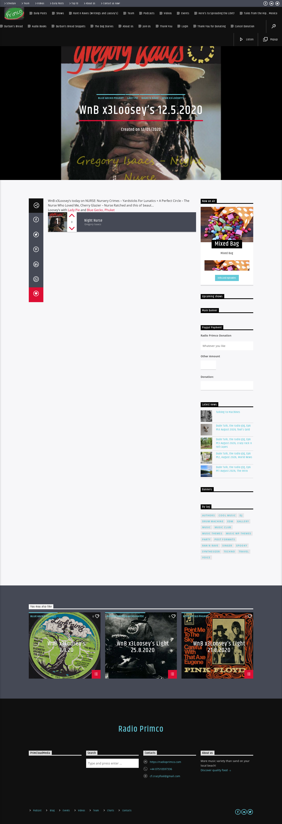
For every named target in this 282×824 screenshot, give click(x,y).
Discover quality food (214, 770)
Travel (244, 551)
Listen (249, 39)
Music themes (212, 533)
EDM (230, 521)
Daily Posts (58, 3)
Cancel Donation (244, 26)
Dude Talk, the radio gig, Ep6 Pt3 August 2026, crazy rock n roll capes (234, 443)
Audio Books (39, 26)
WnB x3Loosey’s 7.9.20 (66, 647)
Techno (229, 551)
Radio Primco (141, 729)
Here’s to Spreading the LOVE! (217, 13)
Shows (60, 13)
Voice (206, 557)
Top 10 (75, 3)
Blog (52, 810)
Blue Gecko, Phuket (101, 210)
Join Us (147, 26)
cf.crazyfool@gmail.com (165, 776)
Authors (208, 515)
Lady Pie (132, 98)
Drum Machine (212, 521)
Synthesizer (211, 551)
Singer (227, 545)
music (206, 527)
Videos (40, 3)
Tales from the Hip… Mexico (260, 13)
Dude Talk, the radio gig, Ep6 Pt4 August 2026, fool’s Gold (233, 427)
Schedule (11, 3)
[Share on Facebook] (36, 220)
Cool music (227, 515)
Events (66, 810)
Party (206, 539)
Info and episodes (227, 278)
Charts (110, 810)
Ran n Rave (210, 545)
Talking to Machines (228, 412)
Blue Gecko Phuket (111, 98)
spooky (241, 545)
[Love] (36, 294)
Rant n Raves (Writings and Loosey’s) (95, 13)
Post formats (224, 539)
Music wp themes (238, 533)
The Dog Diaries (104, 26)
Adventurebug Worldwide (125, 616)
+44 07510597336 (161, 769)
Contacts (127, 810)
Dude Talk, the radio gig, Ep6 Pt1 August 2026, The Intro (233, 469)
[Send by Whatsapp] (36, 279)
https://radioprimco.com (165, 762)
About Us (90, 3)
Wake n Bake (149, 98)
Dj (241, 515)
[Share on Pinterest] (36, 250)
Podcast (37, 810)
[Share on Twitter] (36, 235)
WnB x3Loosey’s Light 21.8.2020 (219, 647)
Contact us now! (111, 3)
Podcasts (148, 13)
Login (185, 26)
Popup (274, 39)
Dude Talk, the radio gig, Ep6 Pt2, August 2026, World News (234, 455)
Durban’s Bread (13, 26)
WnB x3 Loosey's (173, 98)
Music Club (223, 527)
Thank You (166, 26)
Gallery (243, 521)
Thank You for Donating (212, 26)
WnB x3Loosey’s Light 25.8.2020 (143, 647)
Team (27, 3)
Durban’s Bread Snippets (71, 26)
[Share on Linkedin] (36, 265)
